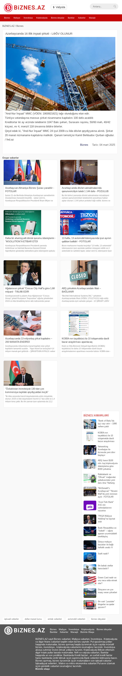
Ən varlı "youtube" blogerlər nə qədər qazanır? (106, 604)
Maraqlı (92, 18)
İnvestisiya (28, 18)
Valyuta (60, 7)
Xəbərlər (81, 18)
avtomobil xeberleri (76, 619)
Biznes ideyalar (57, 18)
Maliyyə (17, 18)
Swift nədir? (103, 553)
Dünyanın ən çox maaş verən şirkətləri (107, 591)
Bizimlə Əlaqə (87, 632)
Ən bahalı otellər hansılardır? (105, 567)
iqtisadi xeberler (11, 619)
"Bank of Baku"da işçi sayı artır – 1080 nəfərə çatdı (107, 424)
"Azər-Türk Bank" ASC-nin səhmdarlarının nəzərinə (106, 506)
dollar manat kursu (33, 619)
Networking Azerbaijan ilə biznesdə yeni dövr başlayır (106, 451)
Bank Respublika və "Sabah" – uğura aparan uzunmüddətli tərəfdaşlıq (107, 532)
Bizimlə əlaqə (42, 669)
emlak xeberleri (55, 619)
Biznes (7, 18)
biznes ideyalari (98, 619)
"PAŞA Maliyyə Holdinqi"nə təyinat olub (106, 519)
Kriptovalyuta (41, 18)
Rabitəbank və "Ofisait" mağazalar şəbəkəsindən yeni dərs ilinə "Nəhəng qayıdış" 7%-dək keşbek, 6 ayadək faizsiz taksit (100, 478)
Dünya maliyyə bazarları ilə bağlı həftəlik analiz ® (106, 545)
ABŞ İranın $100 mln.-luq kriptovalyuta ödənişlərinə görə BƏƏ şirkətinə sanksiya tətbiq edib (101, 465)
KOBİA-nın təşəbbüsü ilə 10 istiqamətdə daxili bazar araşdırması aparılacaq (99, 437)
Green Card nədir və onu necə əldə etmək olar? (107, 580)
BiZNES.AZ (8, 26)
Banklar (71, 18)
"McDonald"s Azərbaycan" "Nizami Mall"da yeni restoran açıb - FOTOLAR (107, 492)
